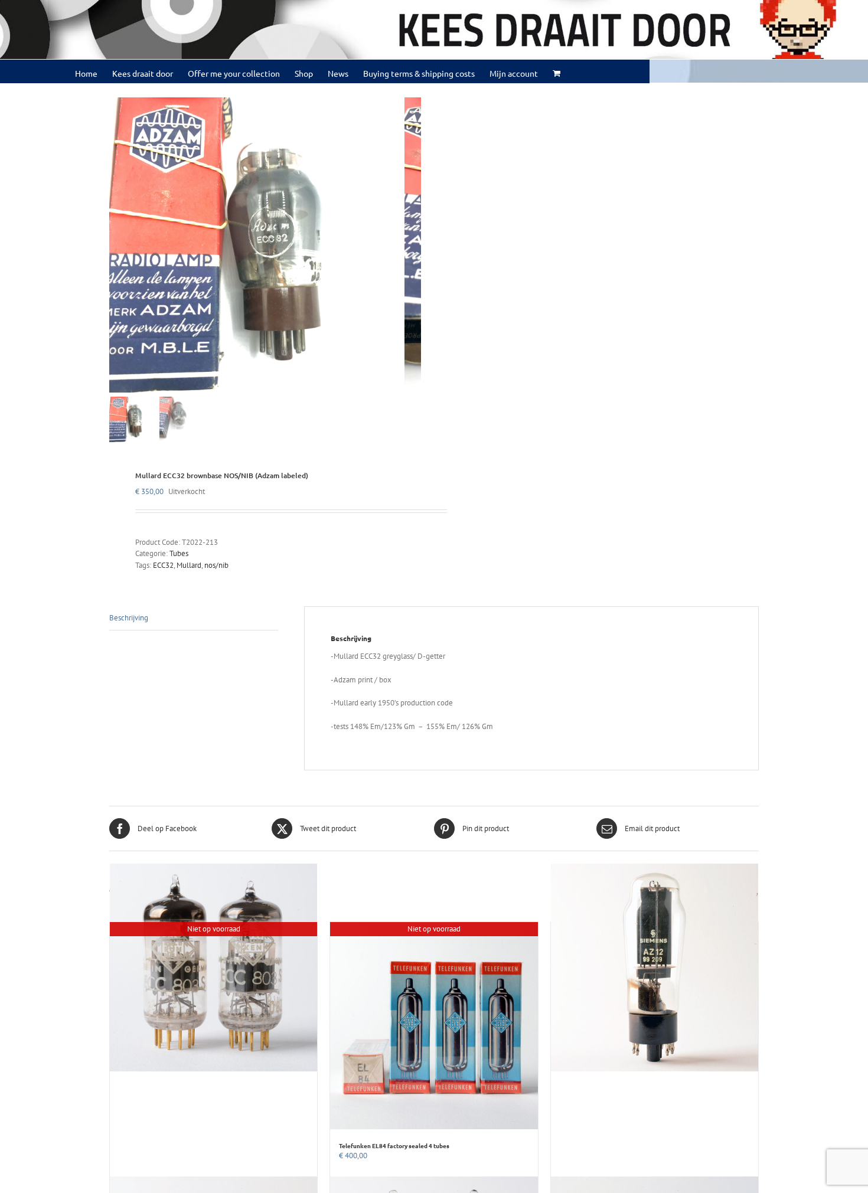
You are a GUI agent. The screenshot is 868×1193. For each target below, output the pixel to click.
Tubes (178, 553)
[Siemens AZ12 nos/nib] (654, 968)
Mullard (189, 565)
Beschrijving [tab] (128, 618)
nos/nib (216, 565)
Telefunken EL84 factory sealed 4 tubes (394, 1145)
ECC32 (163, 565)
